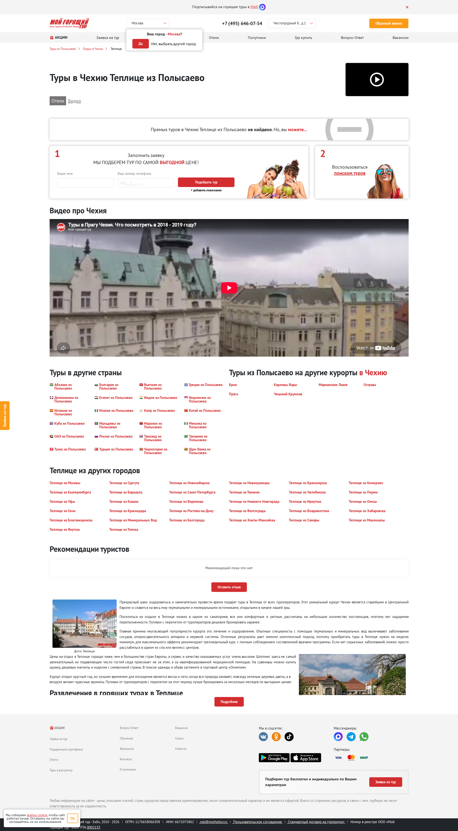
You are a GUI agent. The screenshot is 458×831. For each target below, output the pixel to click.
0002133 (93, 827)
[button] (377, 80)
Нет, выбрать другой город (173, 43)
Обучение (126, 738)
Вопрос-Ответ (129, 728)
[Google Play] (274, 757)
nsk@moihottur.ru (213, 822)
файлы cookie (37, 815)
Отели (54, 759)
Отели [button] (58, 101)
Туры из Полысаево (63, 49)
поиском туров (349, 173)
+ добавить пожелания (206, 190)
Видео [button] (74, 101)
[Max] (262, 6)
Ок (72, 818)
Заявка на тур (4, 415)
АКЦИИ (59, 728)
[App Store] (306, 757)
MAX (254, 6)
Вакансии (181, 728)
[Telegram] (351, 736)
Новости (180, 749)
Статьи (179, 738)
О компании (128, 769)
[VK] (263, 736)
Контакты (126, 759)
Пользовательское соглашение (257, 822)
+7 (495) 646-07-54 (242, 23)
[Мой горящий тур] (69, 23)
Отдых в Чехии (93, 49)
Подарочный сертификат (66, 749)
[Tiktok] (289, 736)
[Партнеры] (371, 757)
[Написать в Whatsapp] (364, 736)
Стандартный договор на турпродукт (316, 822)
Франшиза (127, 749)
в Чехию (373, 372)
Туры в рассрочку (61, 770)
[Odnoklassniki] (276, 736)
